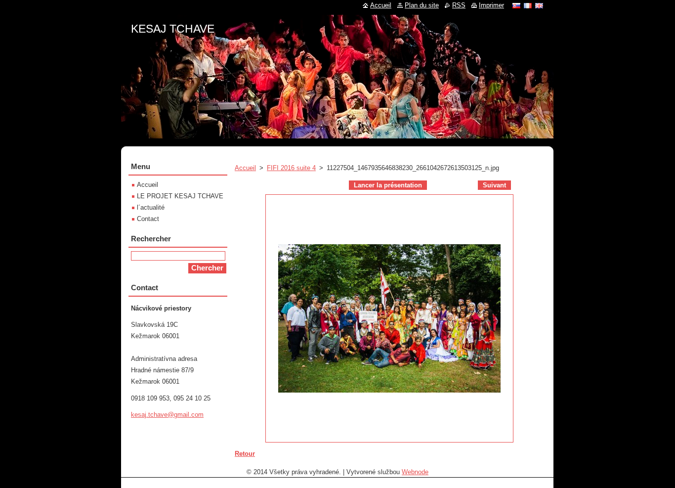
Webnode (415, 472)
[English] (539, 5)
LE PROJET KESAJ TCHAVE (180, 196)
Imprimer (491, 5)
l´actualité (151, 207)
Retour (245, 453)
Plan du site (422, 5)
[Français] (528, 5)
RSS (458, 5)
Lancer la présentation (388, 185)
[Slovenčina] (516, 5)
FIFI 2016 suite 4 (291, 168)
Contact (148, 218)
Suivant (494, 185)
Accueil (245, 168)
